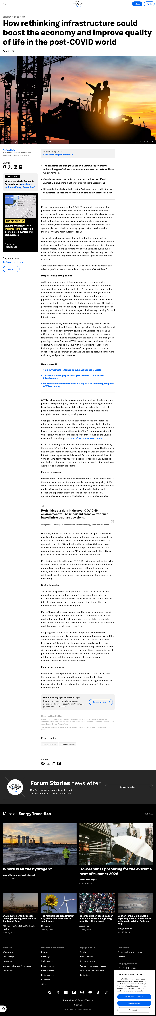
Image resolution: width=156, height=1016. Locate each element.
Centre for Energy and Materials (58, 154)
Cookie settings (134, 1010)
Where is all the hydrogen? (27, 869)
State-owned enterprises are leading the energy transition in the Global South (19, 918)
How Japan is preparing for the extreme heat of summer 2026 (115, 871)
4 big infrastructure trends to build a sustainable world (72, 370)
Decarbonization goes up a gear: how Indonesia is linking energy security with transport (96, 918)
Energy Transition (14, 17)
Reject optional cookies (134, 997)
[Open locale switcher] (3, 1009)
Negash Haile (9, 150)
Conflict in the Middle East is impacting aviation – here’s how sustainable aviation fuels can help (134, 920)
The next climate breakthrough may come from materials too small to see (57, 918)
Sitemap (78, 1005)
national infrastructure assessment (84, 438)
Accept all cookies (134, 1003)
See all (149, 814)
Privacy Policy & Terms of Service (78, 1000)
